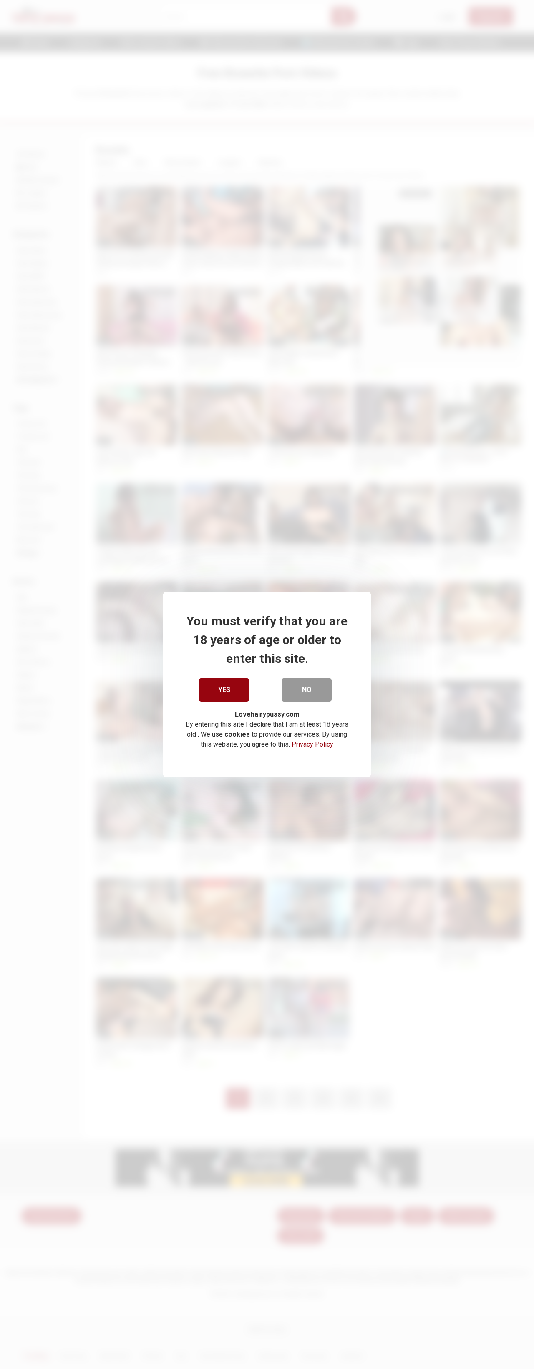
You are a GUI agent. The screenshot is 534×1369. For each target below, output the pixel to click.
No (307, 690)
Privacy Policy (312, 744)
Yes (224, 690)
